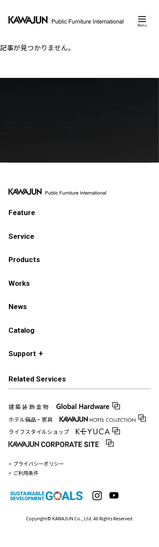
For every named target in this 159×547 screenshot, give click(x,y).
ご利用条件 (26, 472)
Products (24, 259)
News (17, 306)
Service (21, 236)
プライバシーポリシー (38, 463)
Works (19, 283)
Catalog (21, 330)
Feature (21, 212)
